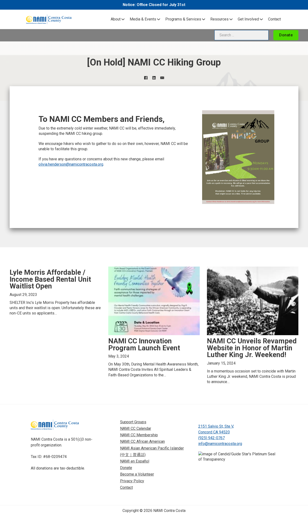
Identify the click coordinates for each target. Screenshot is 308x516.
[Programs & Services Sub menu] (203, 19)
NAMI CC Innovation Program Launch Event (144, 344)
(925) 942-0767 (211, 438)
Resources (219, 19)
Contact (274, 19)
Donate (286, 35)
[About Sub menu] (123, 19)
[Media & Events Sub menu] (158, 19)
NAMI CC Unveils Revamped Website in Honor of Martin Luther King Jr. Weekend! (252, 348)
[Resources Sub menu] (231, 19)
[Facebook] (145, 77)
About (116, 19)
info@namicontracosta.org (220, 443)
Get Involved (248, 19)
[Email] (162, 77)
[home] (49, 19)
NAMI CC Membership (139, 435)
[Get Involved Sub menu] (261, 19)
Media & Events (143, 19)
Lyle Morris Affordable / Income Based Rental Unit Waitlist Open (50, 279)
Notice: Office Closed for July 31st (154, 4)
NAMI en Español (134, 461)
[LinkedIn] (154, 77)
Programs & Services (183, 19)
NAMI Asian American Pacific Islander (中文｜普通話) (152, 451)
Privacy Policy (132, 481)
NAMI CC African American (142, 441)
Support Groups (133, 422)
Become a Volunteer (137, 474)
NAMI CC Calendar (135, 428)
